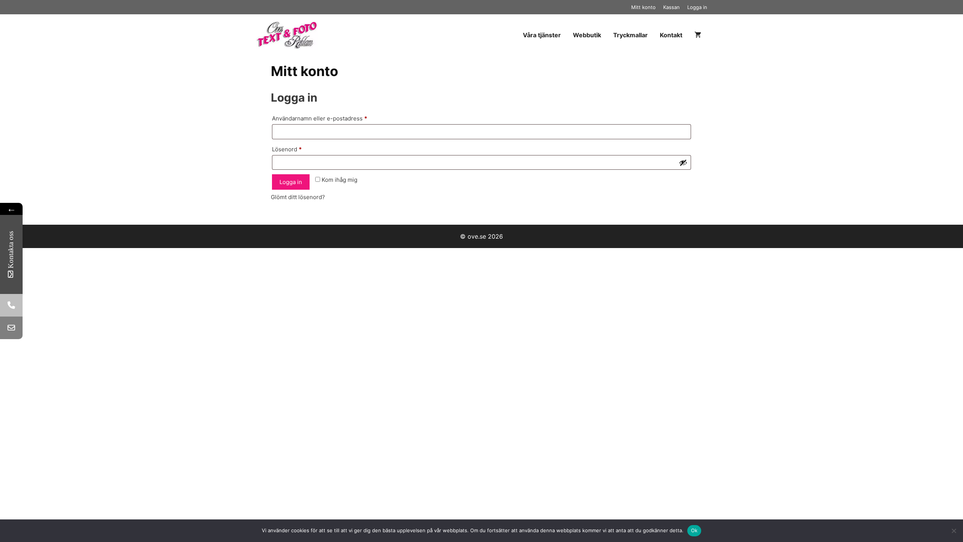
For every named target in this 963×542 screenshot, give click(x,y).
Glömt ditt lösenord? (298, 197)
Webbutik (587, 35)
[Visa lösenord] (683, 162)
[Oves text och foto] (289, 35)
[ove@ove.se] (11, 328)
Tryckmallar (630, 35)
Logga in (697, 7)
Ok (694, 530)
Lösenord (303, 149)
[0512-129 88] (11, 305)
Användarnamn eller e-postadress (336, 118)
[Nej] (953, 530)
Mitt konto (643, 7)
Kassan (671, 7)
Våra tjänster (542, 35)
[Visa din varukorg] (697, 35)
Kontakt (671, 35)
